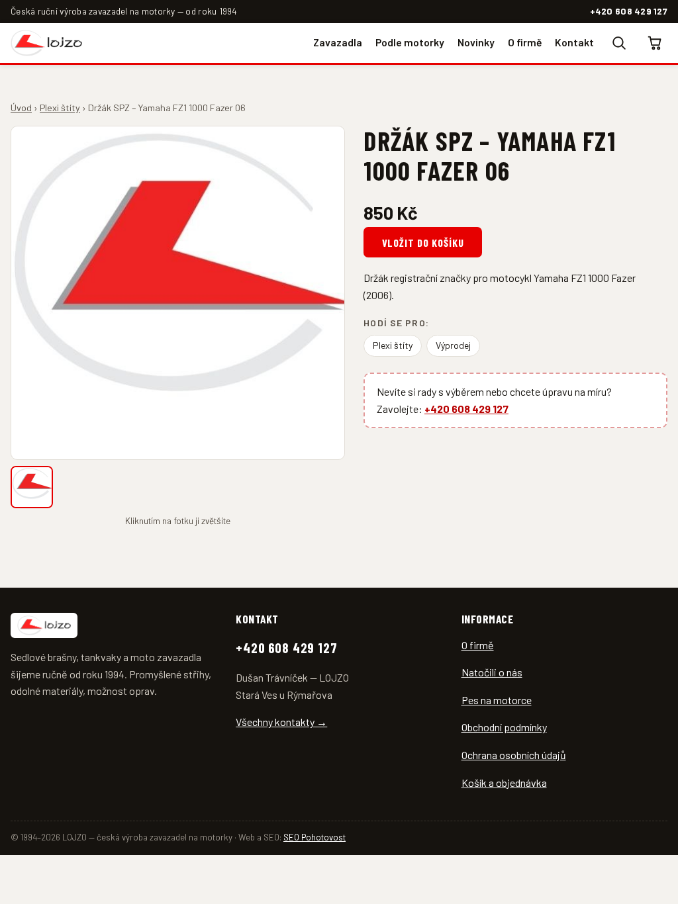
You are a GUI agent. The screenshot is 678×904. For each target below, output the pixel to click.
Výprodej (453, 345)
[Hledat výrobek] (618, 43)
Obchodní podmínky (504, 727)
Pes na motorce (496, 700)
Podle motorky (409, 42)
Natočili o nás (491, 672)
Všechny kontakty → (281, 721)
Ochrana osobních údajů (513, 754)
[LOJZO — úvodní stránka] (46, 43)
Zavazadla (337, 42)
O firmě (525, 42)
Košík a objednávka (504, 782)
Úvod (21, 107)
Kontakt (574, 42)
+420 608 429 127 (628, 11)
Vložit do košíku (423, 242)
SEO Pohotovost (314, 837)
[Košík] (655, 43)
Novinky (476, 42)
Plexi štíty (60, 107)
